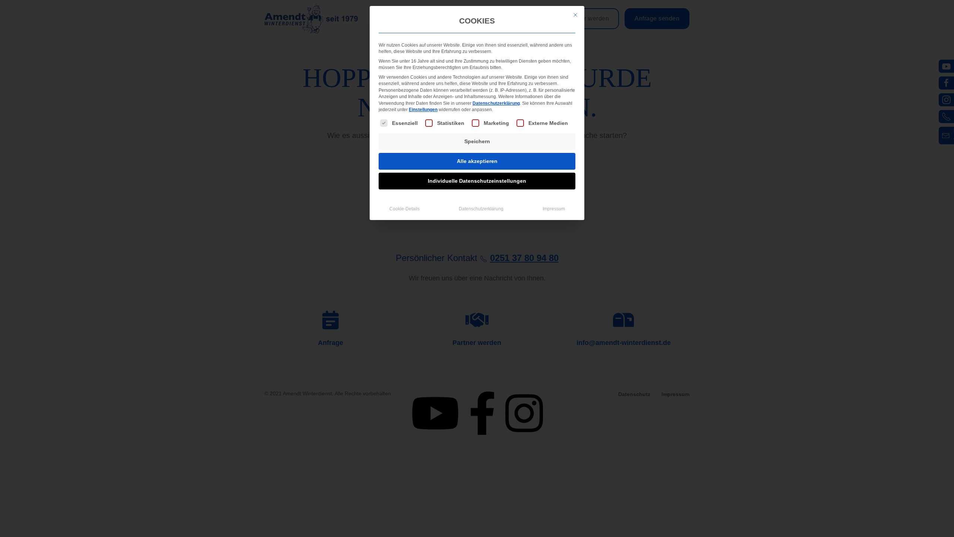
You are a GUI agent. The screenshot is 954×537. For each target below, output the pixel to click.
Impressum (554, 208)
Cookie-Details (404, 208)
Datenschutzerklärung (496, 103)
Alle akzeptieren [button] (477, 161)
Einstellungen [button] (423, 109)
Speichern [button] (477, 141)
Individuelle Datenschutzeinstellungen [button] (477, 181)
